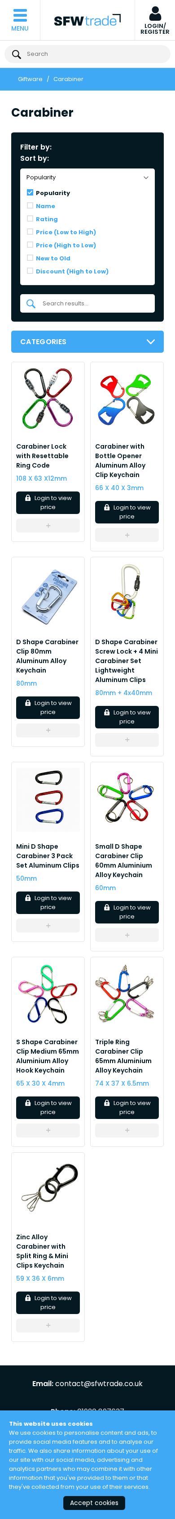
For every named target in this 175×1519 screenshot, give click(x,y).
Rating (47, 219)
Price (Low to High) (66, 232)
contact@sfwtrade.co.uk (99, 1384)
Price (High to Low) (66, 245)
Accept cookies (94, 1502)
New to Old (53, 258)
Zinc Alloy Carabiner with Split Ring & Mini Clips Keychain (42, 1251)
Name (45, 206)
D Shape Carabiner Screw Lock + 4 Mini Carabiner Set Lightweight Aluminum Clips (126, 660)
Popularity (53, 193)
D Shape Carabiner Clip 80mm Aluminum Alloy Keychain (47, 656)
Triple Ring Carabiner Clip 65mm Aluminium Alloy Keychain (123, 1056)
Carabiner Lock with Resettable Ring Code (42, 456)
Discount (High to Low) (72, 271)
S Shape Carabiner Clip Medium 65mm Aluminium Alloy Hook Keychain (47, 1056)
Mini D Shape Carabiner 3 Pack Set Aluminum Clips (47, 856)
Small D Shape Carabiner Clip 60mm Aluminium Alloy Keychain (123, 860)
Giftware (30, 79)
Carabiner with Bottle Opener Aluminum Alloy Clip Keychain (120, 460)
